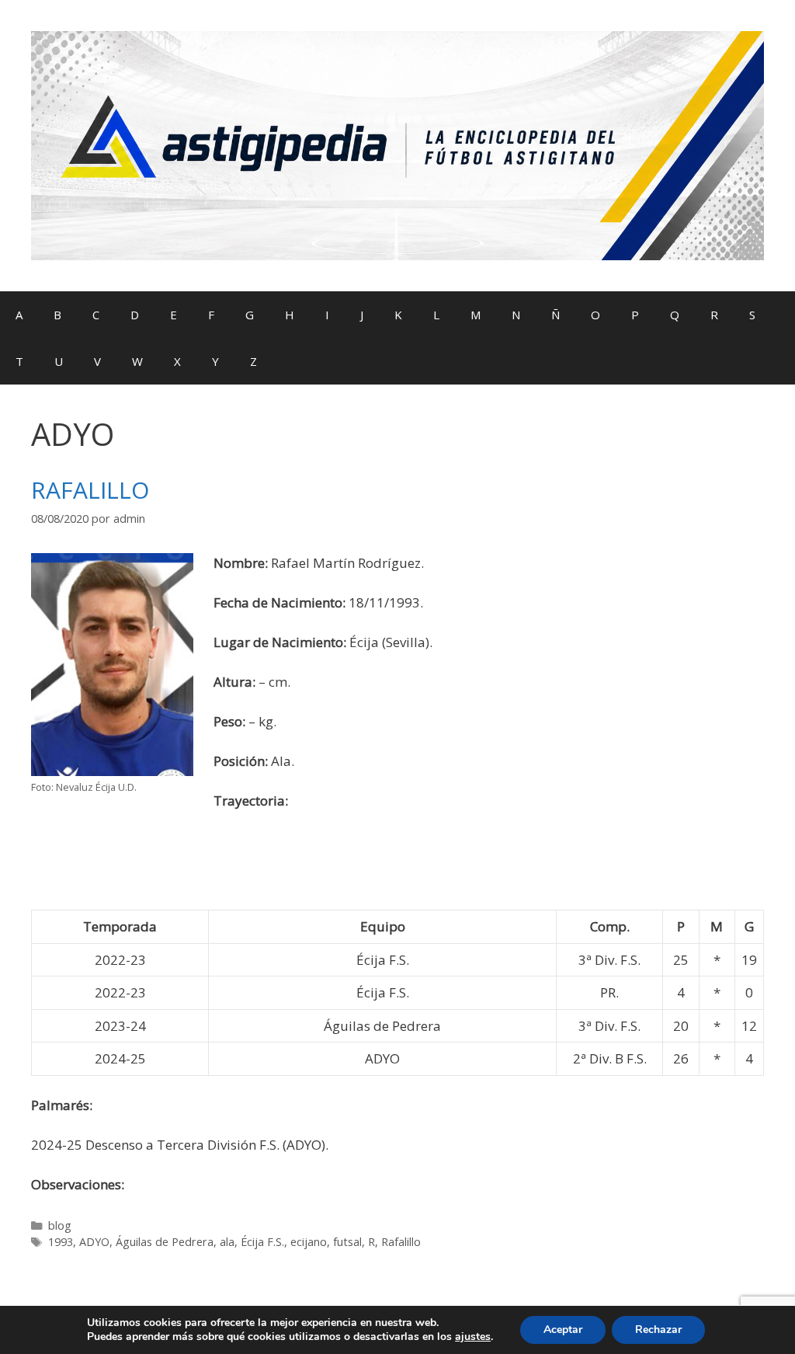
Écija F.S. (262, 1241)
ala (227, 1241)
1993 (60, 1241)
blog (59, 1225)
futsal (347, 1241)
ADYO (94, 1241)
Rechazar (658, 1329)
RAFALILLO (90, 490)
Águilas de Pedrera (165, 1241)
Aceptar (562, 1329)
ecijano (308, 1241)
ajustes (473, 1337)
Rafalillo (401, 1241)
